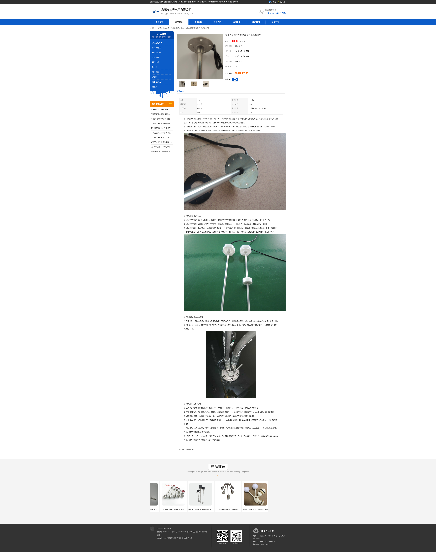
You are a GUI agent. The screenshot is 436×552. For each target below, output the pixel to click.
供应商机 (178, 22)
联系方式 (275, 22)
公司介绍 (217, 22)
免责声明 (175, 538)
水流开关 (155, 57)
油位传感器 (175, 28)
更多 (170, 104)
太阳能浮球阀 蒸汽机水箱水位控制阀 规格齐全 (162, 123)
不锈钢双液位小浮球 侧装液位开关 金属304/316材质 (162, 133)
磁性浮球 (155, 72)
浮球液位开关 (157, 43)
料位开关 (155, 62)
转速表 (154, 87)
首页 (159, 28)
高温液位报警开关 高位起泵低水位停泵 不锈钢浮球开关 (162, 151)
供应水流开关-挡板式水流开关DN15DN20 (273, 509)
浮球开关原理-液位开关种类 (190, 509)
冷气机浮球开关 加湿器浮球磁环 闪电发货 (162, 137)
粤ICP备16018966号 (178, 532)
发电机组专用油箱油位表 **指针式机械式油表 (162, 109)
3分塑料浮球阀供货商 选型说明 (162, 119)
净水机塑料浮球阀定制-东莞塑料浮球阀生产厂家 (249, 509)
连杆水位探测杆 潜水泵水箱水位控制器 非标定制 (162, 147)
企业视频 (198, 22)
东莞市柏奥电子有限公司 (193, 532)
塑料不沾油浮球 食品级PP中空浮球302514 (162, 142)
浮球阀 (154, 77)
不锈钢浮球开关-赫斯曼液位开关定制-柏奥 (165, 509)
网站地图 (189, 538)
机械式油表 (156, 53)
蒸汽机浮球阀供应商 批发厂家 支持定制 (162, 128)
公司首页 (159, 22)
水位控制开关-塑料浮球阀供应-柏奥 (217, 509)
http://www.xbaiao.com (186, 449)
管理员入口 (182, 538)
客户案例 (256, 22)
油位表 (154, 67)
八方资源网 (168, 538)
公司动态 (236, 22)
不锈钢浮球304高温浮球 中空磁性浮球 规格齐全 (162, 114)
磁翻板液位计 (157, 82)
